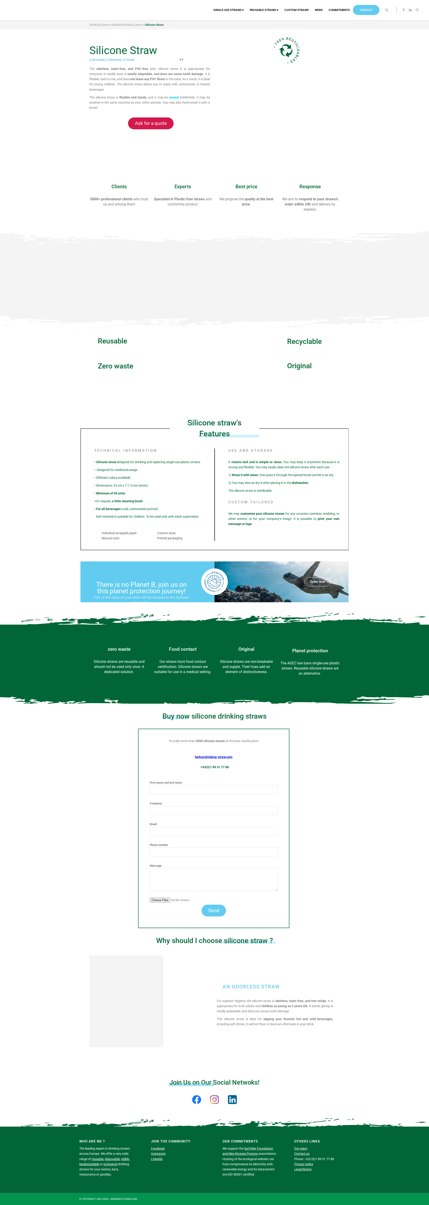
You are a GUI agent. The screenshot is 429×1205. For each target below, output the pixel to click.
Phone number (159, 845)
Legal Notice (302, 1169)
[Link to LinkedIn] (410, 9)
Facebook (158, 1148)
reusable (97, 1159)
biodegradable (89, 1164)
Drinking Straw (99, 24)
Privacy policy (303, 1164)
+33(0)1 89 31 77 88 (214, 767)
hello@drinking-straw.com (213, 757)
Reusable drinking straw (127, 24)
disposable (112, 1159)
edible (125, 1159)
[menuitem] (228, 10)
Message (156, 865)
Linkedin (157, 1159)
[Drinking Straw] (10, 10)
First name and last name (166, 782)
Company (156, 803)
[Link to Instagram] (417, 9)
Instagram (158, 1153)
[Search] (386, 10)
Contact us (301, 1153)
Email (153, 824)
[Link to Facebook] (403, 9)
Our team (300, 1148)
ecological (110, 1164)
